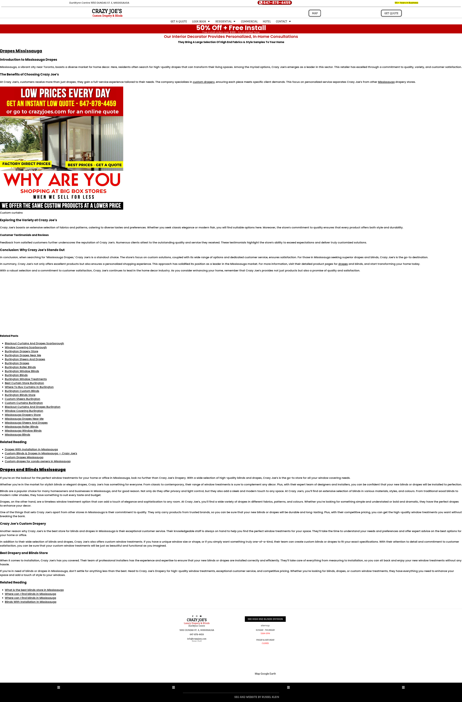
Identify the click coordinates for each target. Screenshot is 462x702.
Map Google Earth (265, 673)
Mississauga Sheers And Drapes (26, 423)
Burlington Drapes (17, 363)
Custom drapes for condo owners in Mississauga (38, 461)
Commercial (249, 21)
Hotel (267, 21)
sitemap (265, 625)
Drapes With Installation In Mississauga (31, 449)
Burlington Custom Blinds (22, 391)
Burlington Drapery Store (21, 351)
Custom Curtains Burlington (24, 403)
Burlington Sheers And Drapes (25, 359)
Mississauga (386, 82)
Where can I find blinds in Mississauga (30, 594)
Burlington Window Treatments (26, 379)
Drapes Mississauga (21, 51)
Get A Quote (179, 21)
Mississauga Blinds (17, 434)
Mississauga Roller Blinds (21, 427)
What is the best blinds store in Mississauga (34, 590)
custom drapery (204, 82)
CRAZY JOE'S (107, 11)
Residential (223, 21)
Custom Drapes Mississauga (24, 457)
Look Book (199, 21)
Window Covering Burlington (24, 411)
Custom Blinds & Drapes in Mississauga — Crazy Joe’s (41, 453)
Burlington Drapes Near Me (23, 355)
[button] (58, 687)
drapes (343, 264)
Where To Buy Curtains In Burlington (29, 387)
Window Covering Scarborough (26, 347)
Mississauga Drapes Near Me (24, 419)
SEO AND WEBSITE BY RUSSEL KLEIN (256, 697)
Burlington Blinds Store (20, 395)
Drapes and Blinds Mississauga (33, 469)
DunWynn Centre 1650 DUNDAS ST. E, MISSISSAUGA (99, 2)
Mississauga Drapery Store (23, 415)
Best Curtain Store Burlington (24, 383)
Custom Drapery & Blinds (107, 15)
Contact (281, 21)
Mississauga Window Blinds (23, 430)
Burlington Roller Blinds (20, 367)
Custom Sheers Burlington (22, 399)
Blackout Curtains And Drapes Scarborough (34, 343)
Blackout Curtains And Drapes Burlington (32, 407)
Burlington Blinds (16, 375)
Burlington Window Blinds (22, 371)
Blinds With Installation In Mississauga (30, 602)
